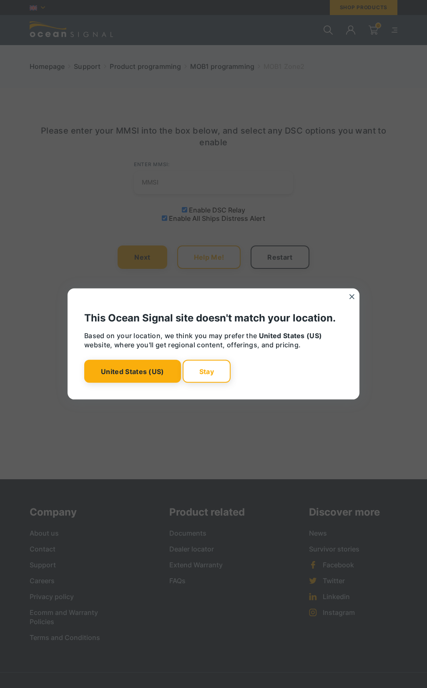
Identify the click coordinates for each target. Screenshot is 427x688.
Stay (206, 371)
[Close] (352, 297)
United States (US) (132, 371)
